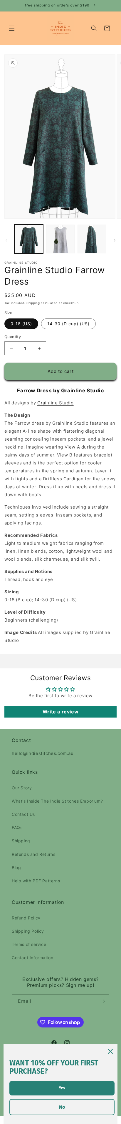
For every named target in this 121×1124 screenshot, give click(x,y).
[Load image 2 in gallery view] (60, 239)
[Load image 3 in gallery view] (92, 239)
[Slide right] (114, 240)
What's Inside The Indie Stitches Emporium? (57, 800)
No (62, 1107)
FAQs (17, 827)
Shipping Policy (28, 931)
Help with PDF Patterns (36, 880)
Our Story (22, 787)
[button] (11, 28)
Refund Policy (26, 917)
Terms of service (29, 944)
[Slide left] (6, 240)
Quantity (12, 336)
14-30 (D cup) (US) (68, 323)
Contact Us (23, 814)
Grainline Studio (55, 403)
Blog (16, 867)
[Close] (110, 1051)
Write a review (60, 712)
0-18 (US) (21, 323)
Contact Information (32, 957)
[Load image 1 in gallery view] (28, 239)
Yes (62, 1087)
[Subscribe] (102, 1001)
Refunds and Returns (33, 854)
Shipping (33, 303)
